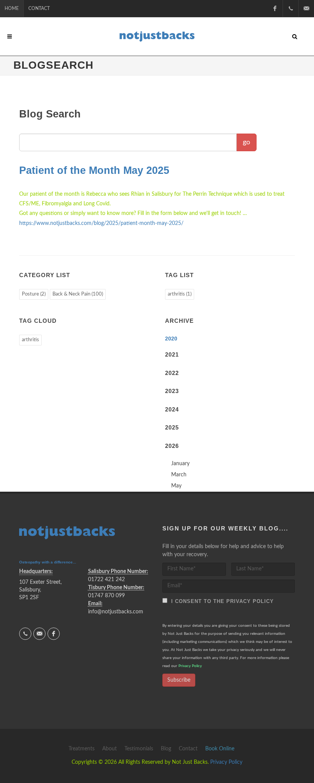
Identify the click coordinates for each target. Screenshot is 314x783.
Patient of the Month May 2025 (94, 170)
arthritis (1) (179, 294)
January (180, 463)
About (109, 749)
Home (12, 8)
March (178, 474)
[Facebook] (275, 8)
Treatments (82, 749)
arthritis (30, 339)
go (246, 142)
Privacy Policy (190, 666)
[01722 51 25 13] (290, 8)
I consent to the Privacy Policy (220, 601)
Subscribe (178, 680)
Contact (39, 8)
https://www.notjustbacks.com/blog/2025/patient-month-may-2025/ (101, 223)
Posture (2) (34, 294)
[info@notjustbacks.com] (306, 8)
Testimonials (138, 749)
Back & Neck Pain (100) (77, 294)
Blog (166, 749)
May (176, 486)
